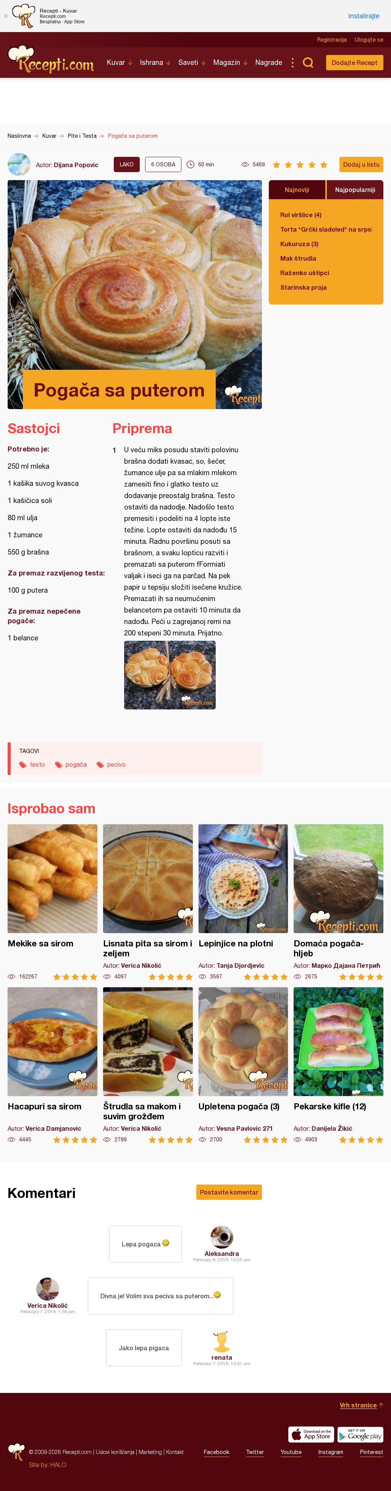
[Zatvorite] (5, 16)
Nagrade (268, 62)
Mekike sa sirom (52, 902)
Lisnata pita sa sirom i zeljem (148, 902)
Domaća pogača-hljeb (338, 902)
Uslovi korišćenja (115, 1452)
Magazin (226, 62)
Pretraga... (307, 62)
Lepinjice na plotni (243, 902)
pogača (76, 764)
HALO (58, 1464)
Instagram (330, 1452)
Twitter (255, 1452)
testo (37, 764)
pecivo (116, 764)
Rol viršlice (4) (301, 214)
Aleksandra (222, 1253)
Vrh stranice (358, 1405)
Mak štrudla (298, 258)
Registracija (332, 40)
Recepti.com (51, 59)
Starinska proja (303, 287)
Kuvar (116, 62)
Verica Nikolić (47, 1305)
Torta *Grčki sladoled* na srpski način (326, 229)
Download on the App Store (311, 1435)
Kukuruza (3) (299, 243)
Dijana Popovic (76, 164)
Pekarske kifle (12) (338, 1065)
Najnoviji (297, 189)
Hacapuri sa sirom (52, 1065)
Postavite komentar (229, 1192)
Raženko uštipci (304, 272)
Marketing (150, 1452)
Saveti (188, 62)
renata (222, 1357)
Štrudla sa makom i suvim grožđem (148, 1065)
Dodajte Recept (355, 62)
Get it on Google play (360, 1435)
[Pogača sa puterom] (183, 675)
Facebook (216, 1452)
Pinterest (371, 1452)
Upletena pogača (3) (243, 1065)
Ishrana (151, 62)
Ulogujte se (369, 40)
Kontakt (175, 1452)
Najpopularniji (355, 189)
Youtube (291, 1452)
